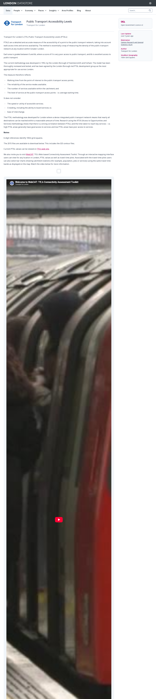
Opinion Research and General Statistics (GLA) (132, 43)
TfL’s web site (43, 149)
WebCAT (29, 154)
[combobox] (140, 10)
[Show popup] (150, 10)
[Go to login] (150, 3)
